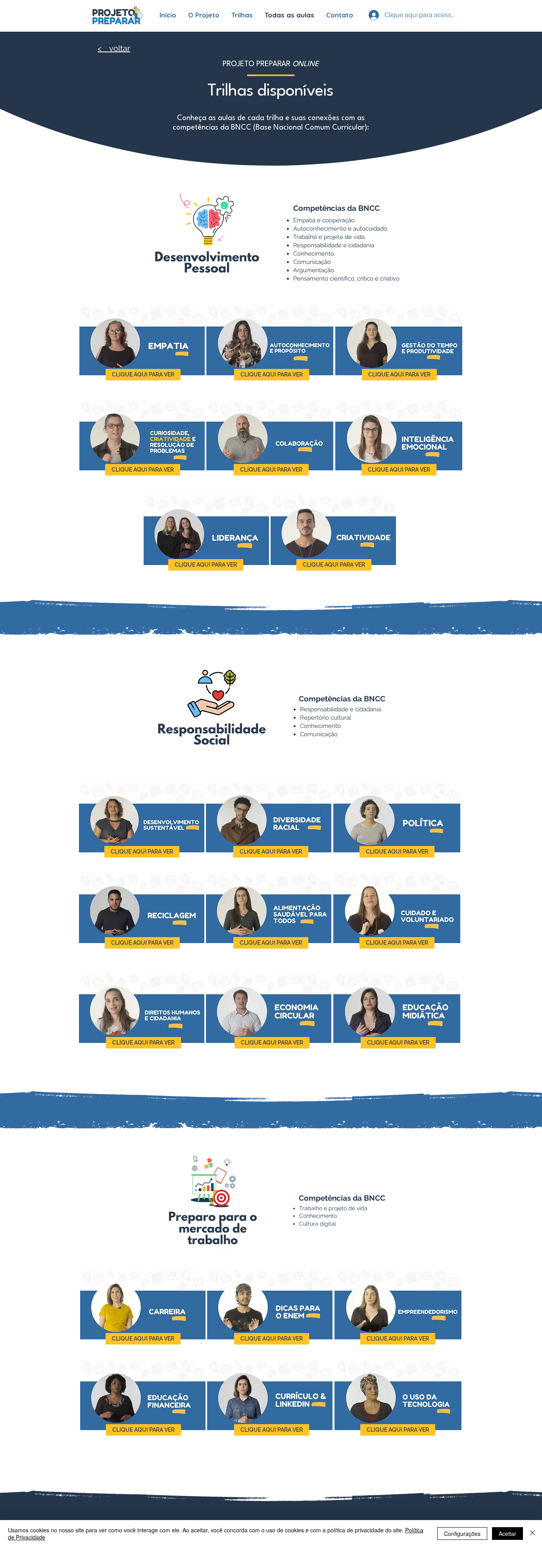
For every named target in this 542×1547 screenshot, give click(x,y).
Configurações (462, 1533)
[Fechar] (532, 1533)
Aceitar (507, 1533)
